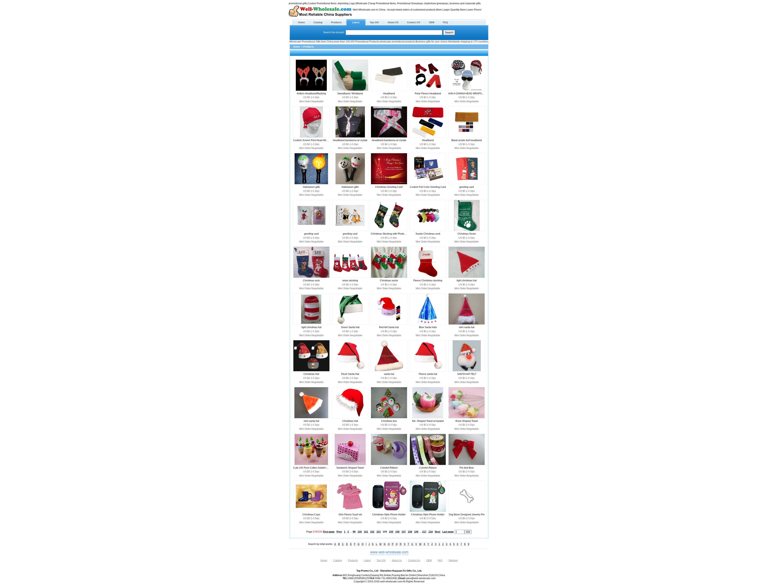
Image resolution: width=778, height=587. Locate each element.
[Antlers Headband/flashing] (311, 75)
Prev (339, 531)
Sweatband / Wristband (350, 93)
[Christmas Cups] (311, 496)
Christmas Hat (311, 374)
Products (336, 22)
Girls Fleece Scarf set (350, 514)
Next (437, 531)
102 (372, 531)
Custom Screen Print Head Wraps (311, 140)
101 (366, 531)
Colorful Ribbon (389, 467)
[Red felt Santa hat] (389, 309)
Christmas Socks (466, 233)
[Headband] (389, 75)
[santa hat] (389, 355)
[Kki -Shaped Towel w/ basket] (428, 402)
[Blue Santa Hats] (428, 309)
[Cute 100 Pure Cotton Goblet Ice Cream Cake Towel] (311, 449)
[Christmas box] (389, 402)
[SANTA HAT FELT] (466, 355)
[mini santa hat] (466, 309)
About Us (397, 560)
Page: (314, 531)
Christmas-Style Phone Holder (389, 514)
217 (424, 531)
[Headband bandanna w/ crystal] (350, 122)
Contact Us (414, 560)
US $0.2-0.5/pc (389, 424)
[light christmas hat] (466, 262)
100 (360, 531)
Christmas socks (389, 280)
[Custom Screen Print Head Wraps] (311, 122)
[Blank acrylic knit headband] (466, 122)
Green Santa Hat (350, 327)
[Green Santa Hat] (350, 309)
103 (378, 531)
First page (328, 531)
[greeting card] (466, 168)
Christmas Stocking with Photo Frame (389, 233)
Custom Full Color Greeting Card (428, 187)
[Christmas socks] (389, 262)
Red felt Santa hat (389, 327)
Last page (448, 531)
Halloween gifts (311, 187)
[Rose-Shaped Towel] (466, 402)
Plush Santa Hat (350, 374)
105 (391, 531)
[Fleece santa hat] (428, 355)
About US (393, 22)
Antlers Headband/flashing (311, 93)
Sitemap (453, 560)
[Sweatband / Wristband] (350, 75)
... (351, 531)
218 (431, 531)
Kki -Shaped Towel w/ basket (428, 421)
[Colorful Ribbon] (389, 449)
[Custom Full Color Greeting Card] (428, 168)
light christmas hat (467, 280)
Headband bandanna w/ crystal (350, 140)
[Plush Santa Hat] (350, 355)
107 (404, 531)
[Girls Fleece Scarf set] (350, 496)
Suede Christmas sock (428, 233)
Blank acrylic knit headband (466, 140)
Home (301, 22)
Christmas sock (311, 280)
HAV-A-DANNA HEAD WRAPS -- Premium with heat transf (466, 93)
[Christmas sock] (311, 262)
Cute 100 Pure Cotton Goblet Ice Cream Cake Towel (311, 467)
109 (416, 531)
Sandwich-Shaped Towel (350, 467)
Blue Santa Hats (428, 327)
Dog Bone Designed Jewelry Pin (467, 514)
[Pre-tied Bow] (466, 449)
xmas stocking (350, 280)
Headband (389, 93)
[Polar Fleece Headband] (428, 75)
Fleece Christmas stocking (427, 280)
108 (410, 531)
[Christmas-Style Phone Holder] (389, 496)
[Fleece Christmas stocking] (428, 262)
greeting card (466, 187)
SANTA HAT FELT (466, 374)
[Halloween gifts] (311, 168)
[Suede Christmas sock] (428, 215)
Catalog (317, 22)
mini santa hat (466, 327)
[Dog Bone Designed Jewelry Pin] (466, 496)
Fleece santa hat (428, 374)
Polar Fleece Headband (428, 93)
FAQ (445, 22)
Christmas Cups (311, 514)
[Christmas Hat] (311, 355)
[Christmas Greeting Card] (389, 168)
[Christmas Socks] (466, 215)
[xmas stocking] (350, 262)
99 (354, 531)
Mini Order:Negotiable (311, 101)
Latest (355, 22)
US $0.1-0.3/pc (311, 97)
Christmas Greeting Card (389, 187)
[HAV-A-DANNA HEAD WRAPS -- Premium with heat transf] (466, 75)
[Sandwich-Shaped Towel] (350, 449)
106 (397, 531)
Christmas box (389, 421)
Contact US (413, 22)
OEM (431, 22)
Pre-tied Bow (467, 467)
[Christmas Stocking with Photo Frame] (389, 215)
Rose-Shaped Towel (466, 421)
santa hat (389, 374)
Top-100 (374, 22)
